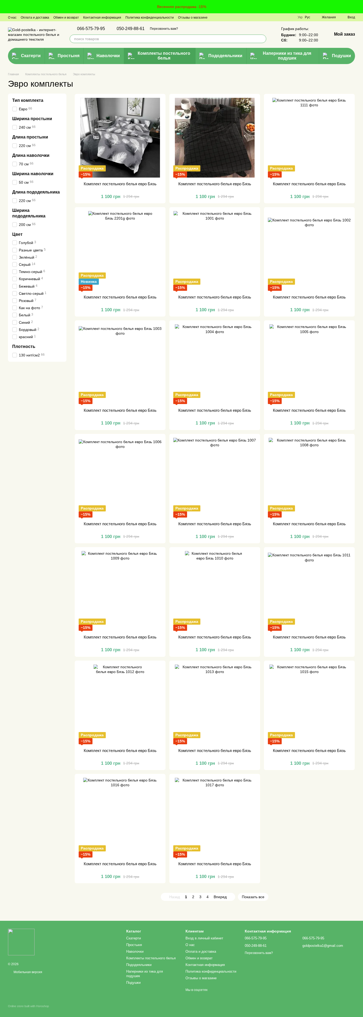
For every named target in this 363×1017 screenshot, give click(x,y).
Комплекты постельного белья (164, 55)
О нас (12, 17)
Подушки (341, 55)
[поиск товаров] (262, 39)
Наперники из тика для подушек (287, 55)
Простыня (68, 55)
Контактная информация (102, 17)
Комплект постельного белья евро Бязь (120, 184)
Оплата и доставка (35, 17)
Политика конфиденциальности (149, 17)
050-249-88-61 (131, 29)
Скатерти (31, 55)
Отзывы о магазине (193, 17)
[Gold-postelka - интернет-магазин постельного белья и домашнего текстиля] (21, 942)
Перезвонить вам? (164, 29)
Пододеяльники (225, 55)
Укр (300, 17)
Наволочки (108, 55)
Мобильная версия (27, 972)
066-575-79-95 (91, 29)
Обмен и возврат (66, 17)
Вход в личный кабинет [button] (204, 938)
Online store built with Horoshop (28, 1006)
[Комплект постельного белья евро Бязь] (120, 138)
